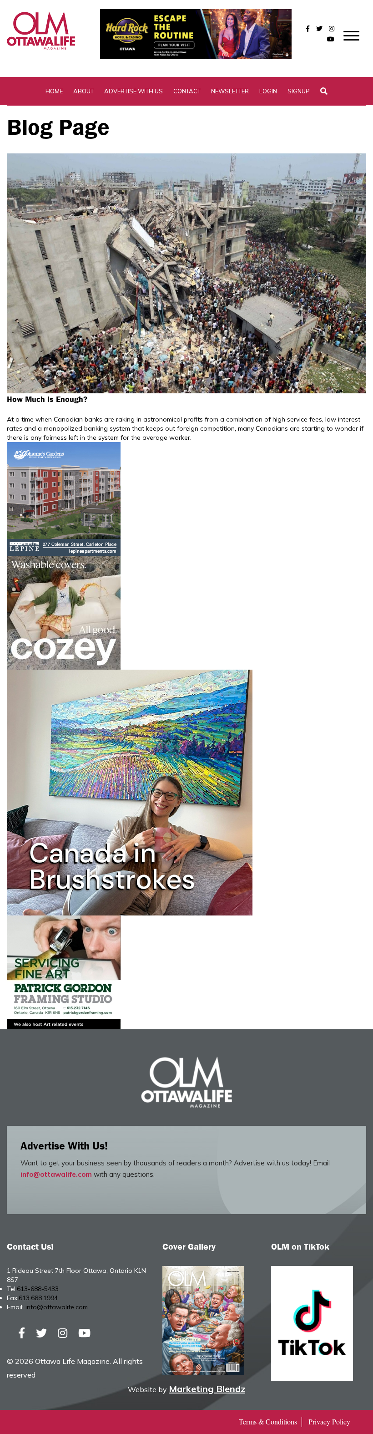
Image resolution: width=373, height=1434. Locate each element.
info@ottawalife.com (56, 1174)
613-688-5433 (38, 1289)
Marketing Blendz (207, 1388)
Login (268, 91)
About (83, 91)
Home (54, 91)
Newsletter (230, 91)
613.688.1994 (38, 1298)
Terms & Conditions (268, 1421)
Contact (187, 91)
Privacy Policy (329, 1421)
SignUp (298, 91)
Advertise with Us (133, 91)
